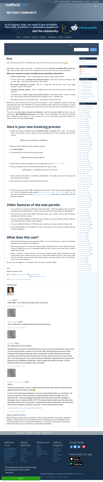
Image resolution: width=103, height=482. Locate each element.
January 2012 (85, 178)
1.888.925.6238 (78, 474)
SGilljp (10, 343)
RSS (83, 69)
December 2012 (86, 167)
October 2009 (85, 226)
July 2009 (84, 232)
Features (43, 37)
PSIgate (71, 192)
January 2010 (85, 220)
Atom (83, 71)
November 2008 (86, 249)
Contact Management (8, 462)
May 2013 (84, 157)
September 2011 (86, 184)
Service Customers (10, 451)
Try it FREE (89, 37)
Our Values (24, 451)
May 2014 (84, 131)
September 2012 (86, 169)
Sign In (95, 6)
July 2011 (84, 188)
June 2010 (84, 211)
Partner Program (77, 2)
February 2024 (86, 117)
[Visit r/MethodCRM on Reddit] (91, 28)
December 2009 (86, 222)
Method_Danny (15, 381)
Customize (95, 2)
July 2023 (84, 119)
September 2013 (86, 148)
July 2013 (84, 152)
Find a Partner (64, 2)
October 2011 (85, 182)
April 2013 (84, 159)
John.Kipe (12, 321)
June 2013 (84, 155)
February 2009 (86, 243)
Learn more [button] (9, 472)
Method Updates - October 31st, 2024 (87, 82)
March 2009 (85, 241)
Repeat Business (9, 453)
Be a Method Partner (57, 460)
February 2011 (86, 195)
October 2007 (85, 270)
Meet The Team (26, 455)
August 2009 (85, 230)
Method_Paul (28, 279)
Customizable (8, 457)
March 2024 (85, 115)
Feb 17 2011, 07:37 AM (17, 279)
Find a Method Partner (57, 456)
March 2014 (85, 136)
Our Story (24, 449)
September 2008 (86, 253)
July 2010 (84, 209)
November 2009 (86, 224)
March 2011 (85, 192)
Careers (23, 457)
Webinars (29, 433)
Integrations (52, 37)
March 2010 (85, 216)
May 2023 (84, 123)
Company (68, 37)
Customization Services (57, 452)
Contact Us (24, 461)
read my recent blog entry (42, 194)
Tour (18, 37)
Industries (34, 37)
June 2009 (84, 234)
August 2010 (85, 207)
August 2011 (85, 186)
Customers (26, 37)
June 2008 (84, 260)
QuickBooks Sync (9, 455)
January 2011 (85, 197)
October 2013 (85, 146)
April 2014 (84, 133)
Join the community (90, 45)
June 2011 (84, 190)
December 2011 (86, 180)
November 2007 (86, 268)
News (22, 459)
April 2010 (84, 213)
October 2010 (85, 203)
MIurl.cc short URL (59, 163)
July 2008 (84, 258)
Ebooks (39, 448)
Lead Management (10, 449)
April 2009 (84, 239)
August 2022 (85, 129)
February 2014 (86, 138)
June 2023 (84, 121)
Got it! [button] (21, 478)
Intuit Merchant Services (47, 192)
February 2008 (86, 264)
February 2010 (86, 218)
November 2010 (86, 201)
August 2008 (85, 256)
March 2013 (85, 161)
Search (93, 50)
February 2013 (86, 163)
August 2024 (85, 110)
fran (9, 300)
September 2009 (86, 228)
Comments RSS (86, 73)
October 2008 (85, 251)
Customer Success (27, 453)
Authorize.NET (60, 192)
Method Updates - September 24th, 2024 (88, 93)
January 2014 (85, 140)
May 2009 (84, 237)
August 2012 (85, 171)
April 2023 (84, 125)
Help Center (20, 433)
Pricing (60, 37)
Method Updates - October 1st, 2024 (87, 90)
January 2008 (85, 266)
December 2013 (86, 142)
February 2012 (86, 176)
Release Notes (46, 433)
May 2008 (84, 262)
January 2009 (85, 245)
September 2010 (86, 205)
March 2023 (85, 127)
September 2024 (86, 108)
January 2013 (85, 165)
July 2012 (84, 173)
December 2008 (86, 247)
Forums (37, 433)
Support (87, 2)
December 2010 (86, 199)
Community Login (77, 45)
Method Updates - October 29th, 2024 (87, 86)
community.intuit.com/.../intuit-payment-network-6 (24, 408)
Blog (56, 2)
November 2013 (86, 144)
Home (83, 61)
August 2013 (85, 150)
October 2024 (85, 106)
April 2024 (84, 112)
